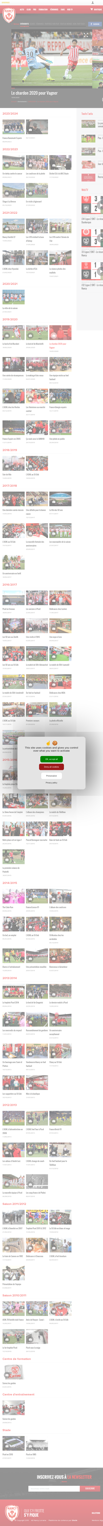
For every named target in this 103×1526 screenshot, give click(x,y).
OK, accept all (51, 759)
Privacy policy (51, 783)
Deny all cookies (51, 767)
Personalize (51, 776)
